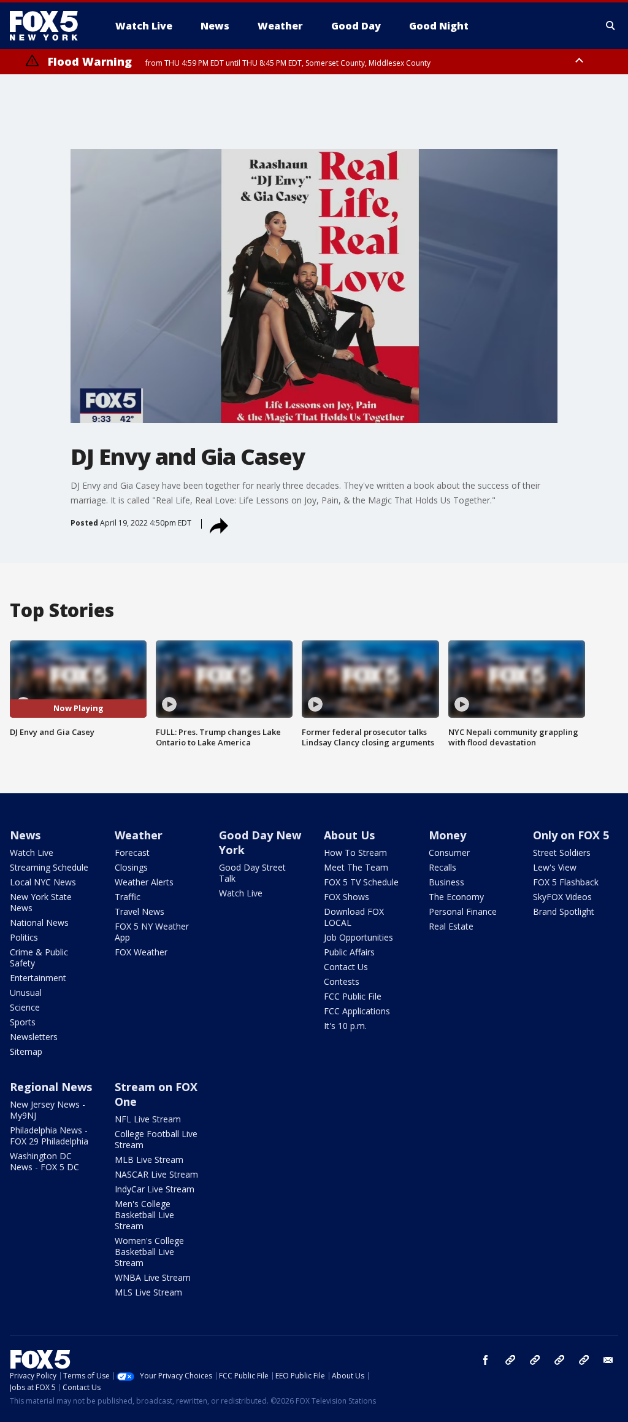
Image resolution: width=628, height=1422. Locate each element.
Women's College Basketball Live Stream (149, 1252)
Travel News (139, 911)
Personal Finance (463, 911)
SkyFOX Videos (562, 897)
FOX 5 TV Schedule (361, 882)
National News (39, 922)
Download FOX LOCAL (354, 917)
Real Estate (451, 926)
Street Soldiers (562, 852)
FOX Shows (346, 897)
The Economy (456, 897)
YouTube (559, 1360)
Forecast (132, 852)
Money (447, 835)
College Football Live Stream (156, 1139)
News (25, 835)
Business (446, 882)
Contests (341, 981)
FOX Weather (141, 952)
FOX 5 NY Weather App (152, 931)
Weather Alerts (144, 882)
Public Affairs (349, 952)
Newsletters (34, 1037)
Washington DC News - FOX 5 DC (44, 1161)
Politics (24, 937)
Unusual (26, 992)
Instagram (510, 1360)
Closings (131, 867)
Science (25, 1007)
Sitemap (26, 1051)
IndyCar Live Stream (154, 1189)
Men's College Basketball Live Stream (144, 1215)
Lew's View (554, 867)
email (608, 1360)
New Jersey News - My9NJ (47, 1109)
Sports (23, 1022)
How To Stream (355, 852)
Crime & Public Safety (39, 957)
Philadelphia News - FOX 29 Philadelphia (49, 1135)
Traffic (127, 897)
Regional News (51, 1086)
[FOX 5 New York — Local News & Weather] (50, 26)
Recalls (442, 867)
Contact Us (346, 967)
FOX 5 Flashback (566, 882)
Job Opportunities (358, 937)
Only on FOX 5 (571, 835)
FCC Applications (357, 1011)
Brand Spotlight (563, 911)
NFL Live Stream (148, 1119)
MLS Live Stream (148, 1292)
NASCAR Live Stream (156, 1174)
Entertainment (38, 978)
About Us (349, 835)
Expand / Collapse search (610, 25)
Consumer (449, 852)
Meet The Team (356, 867)
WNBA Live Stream (153, 1277)
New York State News (41, 902)
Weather (139, 835)
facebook (486, 1360)
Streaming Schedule (49, 867)
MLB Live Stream (149, 1159)
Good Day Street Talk (252, 872)
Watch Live (31, 852)
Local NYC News (43, 882)
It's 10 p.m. (345, 1026)
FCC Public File (352, 996)
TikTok (535, 1360)
